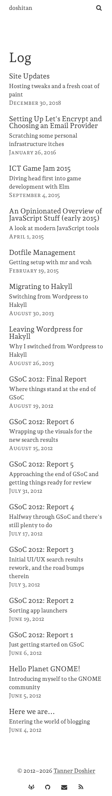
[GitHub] (47, 787)
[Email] (64, 787)
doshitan (20, 7)
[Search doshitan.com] (99, 8)
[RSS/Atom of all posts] (81, 787)
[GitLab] (31, 787)
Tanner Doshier (74, 770)
